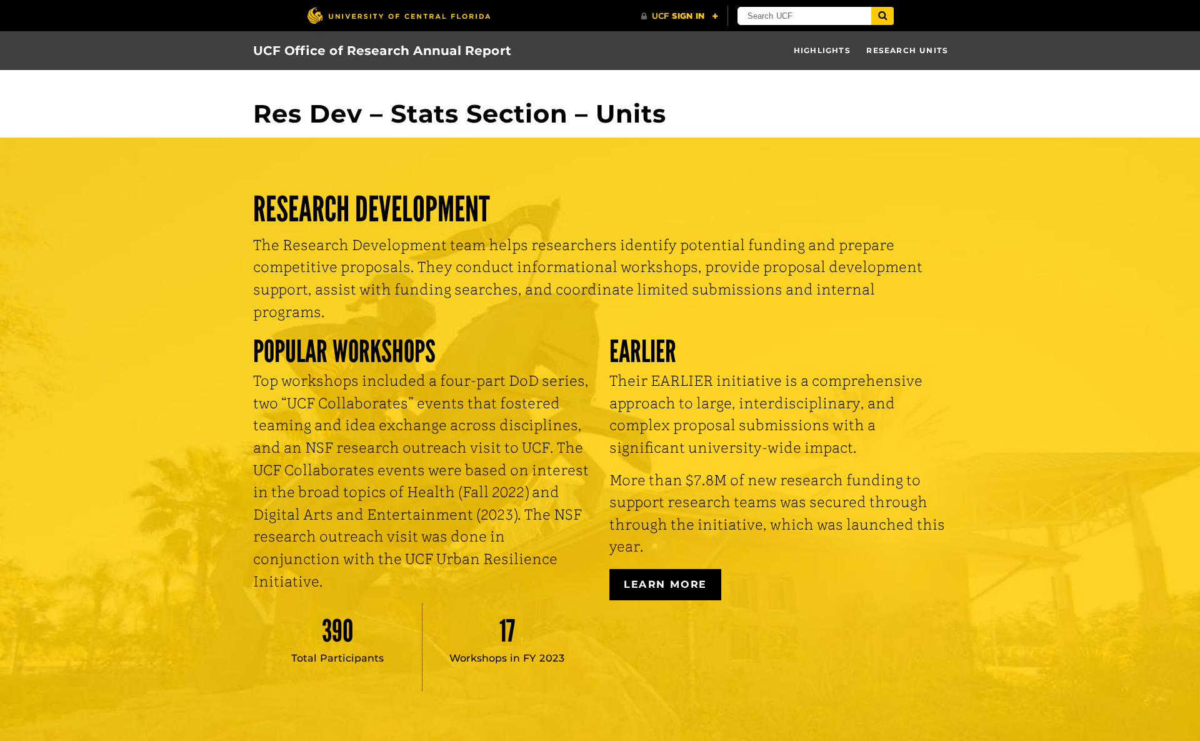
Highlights (822, 50)
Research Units (907, 50)
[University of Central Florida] (398, 15)
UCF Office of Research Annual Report (382, 50)
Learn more (665, 584)
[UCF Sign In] (680, 16)
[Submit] (882, 16)
